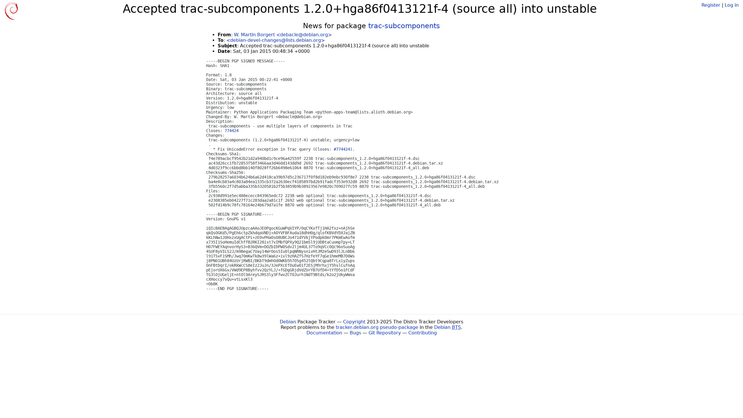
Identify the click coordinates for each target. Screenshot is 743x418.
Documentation (324, 333)
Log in (732, 5)
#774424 (342, 149)
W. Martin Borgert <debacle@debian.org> (283, 34)
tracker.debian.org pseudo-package (377, 327)
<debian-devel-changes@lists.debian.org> (275, 40)
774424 (232, 130)
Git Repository (385, 333)
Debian (288, 322)
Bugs (355, 333)
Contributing (422, 333)
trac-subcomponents (404, 26)
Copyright (354, 322)
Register (710, 5)
